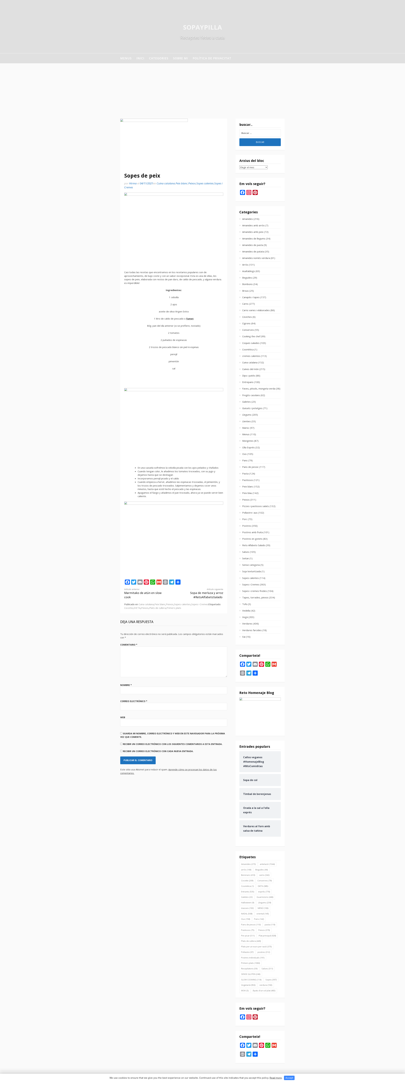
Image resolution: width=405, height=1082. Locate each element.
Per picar (248, 935)
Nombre (126, 685)
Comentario (128, 644)
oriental (262, 913)
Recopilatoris (249, 968)
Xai (243, 636)
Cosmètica (248, 349)
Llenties (246, 421)
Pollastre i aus (250, 512)
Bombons (247, 284)
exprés (264, 891)
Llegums (246, 414)
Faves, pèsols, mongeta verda (258, 388)
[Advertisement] (202, 87)
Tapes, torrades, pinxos (255, 597)
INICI (140, 58)
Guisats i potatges (252, 408)
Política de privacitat (212, 58)
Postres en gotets (252, 538)
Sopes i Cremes (199, 604)
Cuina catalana (166, 183)
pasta (270, 924)
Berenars (248, 875)
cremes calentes (251, 356)
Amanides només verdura (256, 258)
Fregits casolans (251, 395)
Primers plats (173, 607)
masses (247, 908)
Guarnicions (265, 897)
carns (264, 875)
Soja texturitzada (251, 571)
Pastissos (247, 480)
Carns (245, 303)
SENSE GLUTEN (250, 974)
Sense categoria (251, 564)
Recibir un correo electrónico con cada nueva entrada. (158, 751)
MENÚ (263, 908)
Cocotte (128, 607)
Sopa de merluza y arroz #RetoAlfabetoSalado (206, 593)
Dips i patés (248, 375)
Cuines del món (250, 369)
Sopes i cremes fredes (254, 591)
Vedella (246, 610)
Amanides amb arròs (253, 225)
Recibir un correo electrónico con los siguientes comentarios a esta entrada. (172, 744)
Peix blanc (182, 183)
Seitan (245, 558)
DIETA (137, 607)
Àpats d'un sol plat (264, 990)
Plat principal (267, 935)
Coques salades (250, 343)
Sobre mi (180, 58)
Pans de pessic (250, 466)
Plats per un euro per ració (256, 946)
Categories (158, 58)
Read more (276, 1077)
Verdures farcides (252, 630)
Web (122, 717)
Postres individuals (252, 957)
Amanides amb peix (252, 231)
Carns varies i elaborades (256, 310)
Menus (126, 58)
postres (264, 952)
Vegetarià (248, 985)
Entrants (247, 891)
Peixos (192, 183)
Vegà (245, 617)
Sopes (271, 979)
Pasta (245, 473)
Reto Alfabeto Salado (253, 545)
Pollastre (247, 952)
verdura (265, 985)
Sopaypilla (202, 27)
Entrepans (247, 382)
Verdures (247, 623)
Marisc (245, 427)
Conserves (248, 329)
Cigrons (246, 323)
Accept (289, 1077)
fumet (190, 318)
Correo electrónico (133, 701)
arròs (246, 869)
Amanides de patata (253, 251)
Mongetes (247, 440)
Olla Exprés (248, 447)
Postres (246, 525)
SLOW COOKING (251, 979)
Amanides (247, 218)
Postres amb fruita (252, 532)
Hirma (133, 183)
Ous (244, 453)
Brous (245, 290)
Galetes (246, 401)
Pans (245, 460)
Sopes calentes (205, 183)
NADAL (246, 913)
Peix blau (247, 493)
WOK (245, 990)
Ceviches (247, 316)
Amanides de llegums (253, 238)
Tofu (244, 604)
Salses (245, 551)
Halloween (247, 902)
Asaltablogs (248, 271)
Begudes (247, 277)
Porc (244, 519)
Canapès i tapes (251, 297)
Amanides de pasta (252, 245)
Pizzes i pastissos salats (255, 506)
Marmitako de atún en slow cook (143, 593)
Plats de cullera (157, 607)
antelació (267, 864)
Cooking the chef (251, 336)
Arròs (245, 264)
